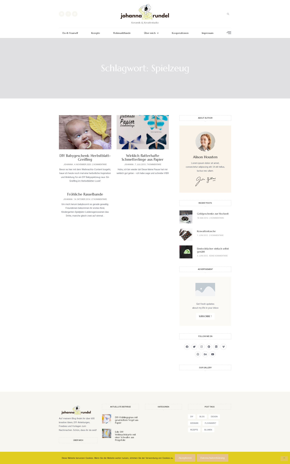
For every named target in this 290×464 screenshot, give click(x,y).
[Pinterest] (74, 14)
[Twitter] (194, 347)
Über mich (150, 33)
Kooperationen (180, 33)
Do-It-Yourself (70, 33)
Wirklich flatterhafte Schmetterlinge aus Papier (143, 158)
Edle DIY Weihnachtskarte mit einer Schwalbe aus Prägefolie (125, 435)
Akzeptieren (185, 457)
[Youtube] (213, 354)
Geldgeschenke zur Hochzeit (213, 213)
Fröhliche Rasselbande (85, 194)
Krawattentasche (206, 231)
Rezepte (95, 33)
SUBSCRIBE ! (205, 316)
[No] (284, 458)
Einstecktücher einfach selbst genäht (213, 250)
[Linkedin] (216, 347)
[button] (228, 14)
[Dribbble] (198, 354)
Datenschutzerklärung (212, 457)
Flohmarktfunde (122, 33)
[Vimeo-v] (223, 347)
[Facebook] (61, 14)
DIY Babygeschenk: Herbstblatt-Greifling (85, 158)
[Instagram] (68, 14)
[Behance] (205, 354)
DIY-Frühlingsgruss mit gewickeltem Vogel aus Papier (126, 420)
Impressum (207, 33)
